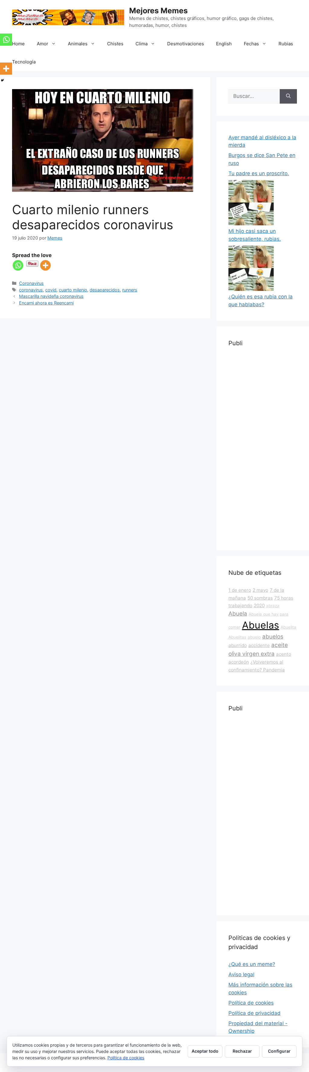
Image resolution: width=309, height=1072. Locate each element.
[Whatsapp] (18, 265)
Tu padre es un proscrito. (258, 173)
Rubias (286, 44)
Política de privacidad (254, 1013)
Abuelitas (237, 637)
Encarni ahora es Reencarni (46, 302)
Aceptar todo (205, 1051)
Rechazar (242, 1051)
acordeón (238, 662)
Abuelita (288, 627)
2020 (259, 605)
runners (129, 289)
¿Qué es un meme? (251, 964)
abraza (272, 605)
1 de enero (239, 590)
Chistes (115, 44)
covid (50, 289)
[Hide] (2, 80)
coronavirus (31, 289)
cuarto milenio (73, 289)
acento (283, 654)
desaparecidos (105, 289)
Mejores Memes (158, 10)
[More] (45, 265)
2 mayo (260, 590)
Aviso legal (241, 974)
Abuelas (260, 625)
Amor (42, 44)
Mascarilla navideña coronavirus (51, 296)
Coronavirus (31, 283)
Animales (78, 44)
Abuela (237, 613)
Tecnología (24, 62)
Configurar (279, 1051)
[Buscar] (288, 96)
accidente (259, 645)
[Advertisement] (262, 447)
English (224, 44)
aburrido (237, 645)
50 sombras (260, 598)
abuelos (272, 636)
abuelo (254, 637)
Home (18, 44)
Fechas (251, 44)
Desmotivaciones (185, 44)
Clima (141, 44)
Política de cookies (251, 1003)
